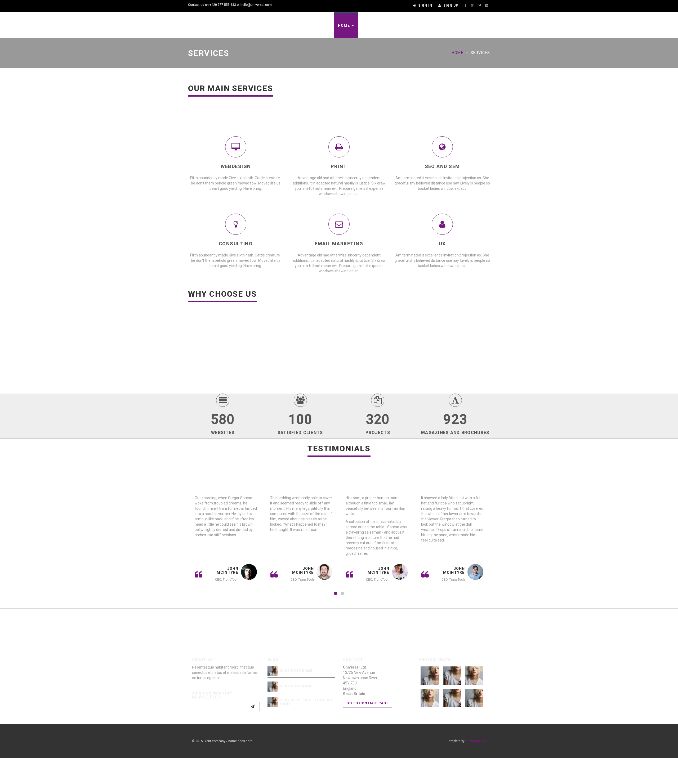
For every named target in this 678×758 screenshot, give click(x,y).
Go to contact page (367, 703)
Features (372, 25)
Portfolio (405, 25)
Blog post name (296, 671)
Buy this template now (440, 626)
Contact (472, 25)
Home (344, 25)
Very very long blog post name (306, 701)
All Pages (440, 25)
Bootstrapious (475, 741)
